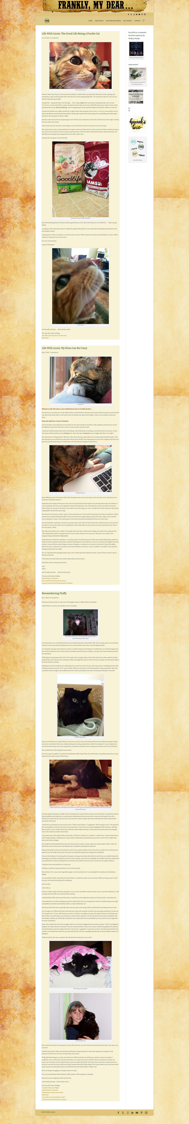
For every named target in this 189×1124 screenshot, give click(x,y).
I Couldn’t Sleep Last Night (50, 1088)
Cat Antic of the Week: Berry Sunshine (54, 1099)
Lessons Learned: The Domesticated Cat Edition (57, 583)
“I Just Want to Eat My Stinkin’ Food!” (53, 1097)
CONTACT (137, 21)
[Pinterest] (142, 15)
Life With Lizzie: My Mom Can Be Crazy (54, 335)
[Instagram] (144, 15)
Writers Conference (99, 111)
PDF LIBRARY (127, 21)
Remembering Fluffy (54, 593)
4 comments (54, 38)
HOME (90, 21)
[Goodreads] (134, 15)
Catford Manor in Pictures (50, 578)
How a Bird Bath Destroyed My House (54, 581)
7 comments (54, 352)
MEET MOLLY (99, 21)
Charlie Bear (46, 105)
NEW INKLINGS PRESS (113, 21)
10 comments (54, 598)
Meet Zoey (45, 338)
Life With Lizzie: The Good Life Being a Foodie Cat (71, 33)
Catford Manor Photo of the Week (52, 1092)
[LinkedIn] (136, 15)
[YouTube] (139, 15)
